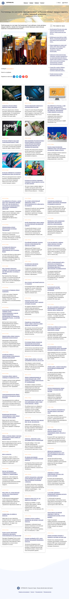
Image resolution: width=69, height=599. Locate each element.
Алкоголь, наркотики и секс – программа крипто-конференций (34, 439)
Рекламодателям (47, 591)
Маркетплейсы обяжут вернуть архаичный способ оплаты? (11, 337)
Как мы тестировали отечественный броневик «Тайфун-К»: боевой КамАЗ (10, 472)
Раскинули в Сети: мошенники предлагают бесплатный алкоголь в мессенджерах (56, 222)
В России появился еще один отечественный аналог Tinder (10, 141)
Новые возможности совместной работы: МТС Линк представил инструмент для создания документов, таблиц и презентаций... (58, 48)
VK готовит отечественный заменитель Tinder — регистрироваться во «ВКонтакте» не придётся (34, 203)
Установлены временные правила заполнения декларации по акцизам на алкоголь (57, 202)
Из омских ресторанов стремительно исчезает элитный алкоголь (34, 458)
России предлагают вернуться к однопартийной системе (34, 106)
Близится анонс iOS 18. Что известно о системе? (32, 499)
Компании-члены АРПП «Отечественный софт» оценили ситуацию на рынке (34, 302)
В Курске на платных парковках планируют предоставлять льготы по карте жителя (34, 182)
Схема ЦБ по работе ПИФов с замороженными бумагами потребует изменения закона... (57, 69)
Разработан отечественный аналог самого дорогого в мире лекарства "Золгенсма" (34, 324)
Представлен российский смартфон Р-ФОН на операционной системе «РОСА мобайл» (56, 515)
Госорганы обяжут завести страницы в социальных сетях (10, 376)
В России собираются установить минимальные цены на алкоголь (11, 173)
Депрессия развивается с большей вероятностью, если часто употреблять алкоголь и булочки (56, 454)
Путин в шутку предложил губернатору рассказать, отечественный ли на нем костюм (11, 534)
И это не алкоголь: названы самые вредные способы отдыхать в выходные (55, 244)
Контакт (42, 2)
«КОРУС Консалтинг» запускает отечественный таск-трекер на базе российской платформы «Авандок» (34, 479)
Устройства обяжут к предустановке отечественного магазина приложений (11, 356)
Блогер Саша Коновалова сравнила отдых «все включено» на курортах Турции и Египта (57, 148)
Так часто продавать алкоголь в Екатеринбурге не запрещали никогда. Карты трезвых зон (57, 308)
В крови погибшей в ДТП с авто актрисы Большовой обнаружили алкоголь (34, 540)
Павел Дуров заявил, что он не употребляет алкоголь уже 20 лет (34, 359)
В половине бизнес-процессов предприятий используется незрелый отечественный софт (33, 343)
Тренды (31, 2)
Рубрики (37, 2)
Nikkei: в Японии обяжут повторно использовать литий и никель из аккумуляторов (11, 437)
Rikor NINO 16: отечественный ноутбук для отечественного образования (10, 494)
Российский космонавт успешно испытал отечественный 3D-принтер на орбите (34, 244)
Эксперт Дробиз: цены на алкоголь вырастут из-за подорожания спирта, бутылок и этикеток (57, 432)
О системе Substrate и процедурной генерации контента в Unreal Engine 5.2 (57, 494)
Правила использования (24, 591)
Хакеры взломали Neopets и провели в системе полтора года (57, 536)
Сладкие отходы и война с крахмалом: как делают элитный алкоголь (34, 520)
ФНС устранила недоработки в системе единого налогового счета (56, 411)
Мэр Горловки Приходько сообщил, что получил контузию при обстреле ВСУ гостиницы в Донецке (11, 271)
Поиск (59, 2)
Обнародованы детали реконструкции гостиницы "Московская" (9, 229)
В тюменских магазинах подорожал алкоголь (31, 264)
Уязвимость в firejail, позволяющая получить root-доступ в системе (56, 474)
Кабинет (66, 2)
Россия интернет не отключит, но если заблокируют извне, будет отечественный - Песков (34, 402)
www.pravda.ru (10, 68)
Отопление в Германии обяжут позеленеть (11, 290)
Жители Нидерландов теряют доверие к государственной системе (56, 390)
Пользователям (38, 591)
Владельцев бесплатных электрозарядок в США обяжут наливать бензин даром (11, 416)
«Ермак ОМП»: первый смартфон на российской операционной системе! (57, 368)
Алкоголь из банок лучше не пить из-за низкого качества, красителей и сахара (57, 328)
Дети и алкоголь (6, 454)
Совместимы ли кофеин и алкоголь (9, 514)
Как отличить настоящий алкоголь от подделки (34, 283)
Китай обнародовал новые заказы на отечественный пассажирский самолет (34, 224)
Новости (26, 2)
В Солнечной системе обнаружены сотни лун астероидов (54, 288)
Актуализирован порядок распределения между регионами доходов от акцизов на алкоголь (57, 348)
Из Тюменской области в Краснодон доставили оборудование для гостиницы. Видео (10, 249)
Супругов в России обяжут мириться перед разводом (9, 106)
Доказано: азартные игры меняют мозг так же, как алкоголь (34, 421)
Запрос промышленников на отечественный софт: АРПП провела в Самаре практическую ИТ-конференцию (34, 380)
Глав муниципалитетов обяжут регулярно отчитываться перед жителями (11, 396)
